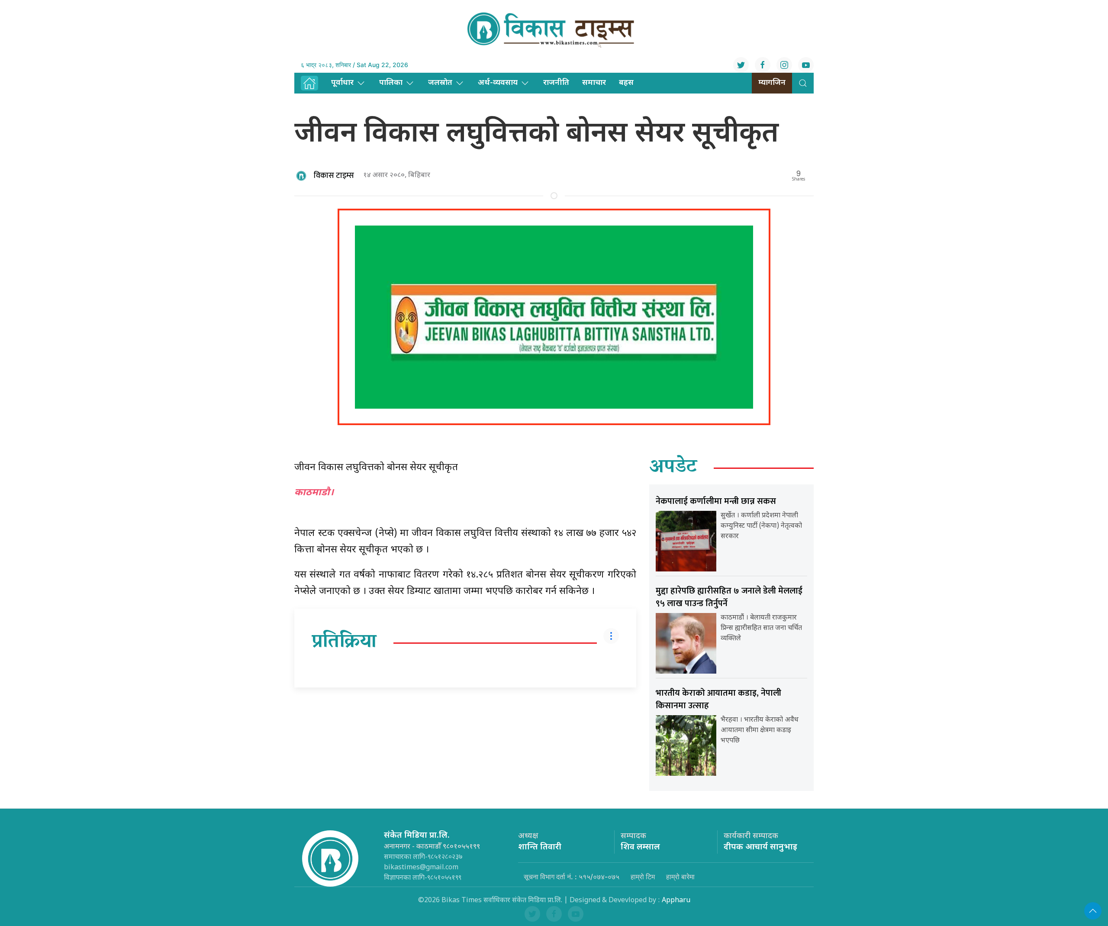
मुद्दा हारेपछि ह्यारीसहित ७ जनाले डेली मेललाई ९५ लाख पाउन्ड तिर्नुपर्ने (729, 597)
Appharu (676, 900)
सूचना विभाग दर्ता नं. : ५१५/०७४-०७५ (571, 876)
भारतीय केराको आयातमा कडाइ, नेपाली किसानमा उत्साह (718, 699)
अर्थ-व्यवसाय (498, 83)
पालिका (391, 83)
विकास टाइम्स (334, 175)
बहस (626, 83)
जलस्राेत (440, 83)
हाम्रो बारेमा (680, 876)
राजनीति (556, 83)
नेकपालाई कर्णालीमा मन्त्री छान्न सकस (716, 501)
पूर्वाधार (342, 83)
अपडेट (673, 468)
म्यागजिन (772, 83)
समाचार (594, 83)
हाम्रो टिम (643, 876)
